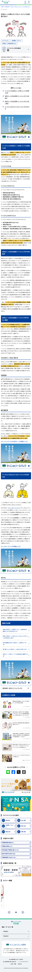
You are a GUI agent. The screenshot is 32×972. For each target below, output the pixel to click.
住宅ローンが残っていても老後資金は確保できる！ (15, 655)
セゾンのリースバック (13, 508)
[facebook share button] (13, 772)
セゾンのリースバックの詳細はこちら (11, 546)
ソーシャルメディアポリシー (23, 961)
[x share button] (19, 772)
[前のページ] (9, 912)
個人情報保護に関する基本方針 (9, 961)
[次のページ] (23, 912)
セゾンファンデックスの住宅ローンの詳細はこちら (14, 441)
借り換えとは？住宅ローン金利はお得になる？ (15, 649)
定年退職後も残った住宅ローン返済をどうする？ (14, 643)
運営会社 (20, 964)
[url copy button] (24, 772)
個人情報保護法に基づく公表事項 (16, 959)
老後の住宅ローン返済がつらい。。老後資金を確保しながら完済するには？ (15, 630)
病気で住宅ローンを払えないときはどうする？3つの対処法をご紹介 (15, 637)
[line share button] (8, 772)
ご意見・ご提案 (13, 964)
